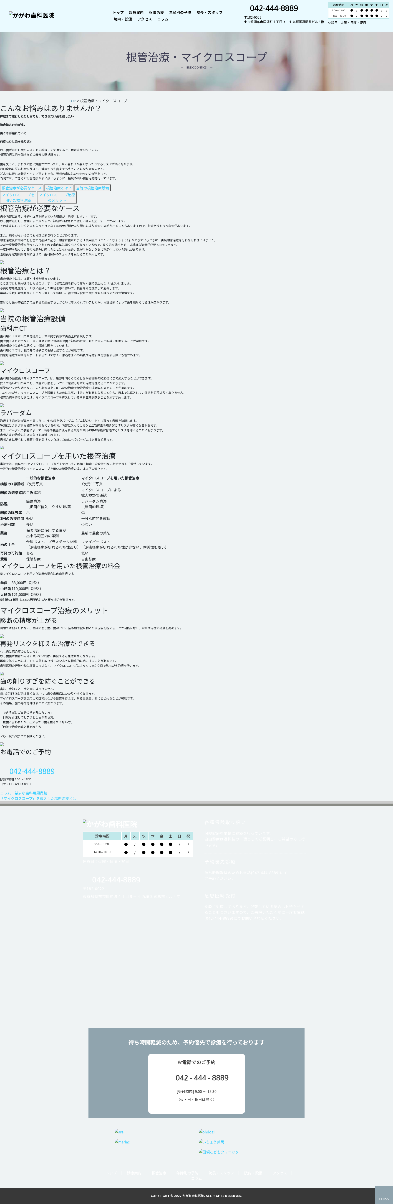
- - (202, 1077)
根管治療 (156, 12)
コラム (163, 19)
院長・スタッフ (209, 12)
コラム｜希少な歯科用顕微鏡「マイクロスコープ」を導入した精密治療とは (38, 795)
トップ (118, 12)
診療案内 (136, 12)
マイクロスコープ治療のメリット (57, 197)
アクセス (144, 19)
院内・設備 (122, 19)
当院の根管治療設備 (92, 188)
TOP (72, 100)
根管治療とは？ (59, 188)
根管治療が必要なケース (22, 188)
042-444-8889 (274, 7)
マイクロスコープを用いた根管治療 (18, 197)
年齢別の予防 (180, 12)
